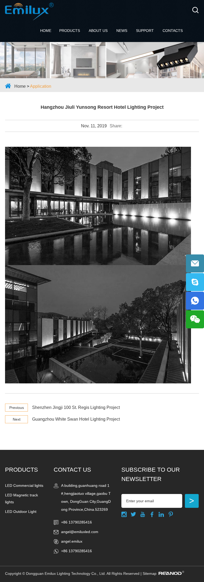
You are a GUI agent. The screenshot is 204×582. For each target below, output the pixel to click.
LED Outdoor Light (20, 511)
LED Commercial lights (24, 485)
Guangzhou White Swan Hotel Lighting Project (76, 419)
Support (145, 30)
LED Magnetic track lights (21, 498)
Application (40, 86)
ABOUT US (98, 30)
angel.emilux (71, 541)
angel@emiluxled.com (79, 532)
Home (45, 30)
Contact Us (72, 469)
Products (69, 30)
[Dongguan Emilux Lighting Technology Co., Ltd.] (29, 11)
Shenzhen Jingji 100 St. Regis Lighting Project (76, 407)
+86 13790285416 (76, 551)
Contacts (173, 30)
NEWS (121, 30)
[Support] (102, 60)
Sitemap (149, 573)
